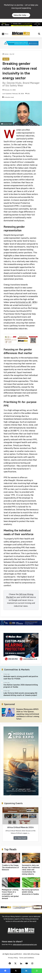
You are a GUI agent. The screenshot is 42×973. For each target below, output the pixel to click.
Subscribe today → (21, 15)
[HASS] (21, 647)
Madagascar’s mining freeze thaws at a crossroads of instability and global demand (10, 894)
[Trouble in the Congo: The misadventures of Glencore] (11, 858)
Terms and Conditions (26, 957)
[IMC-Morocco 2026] (21, 43)
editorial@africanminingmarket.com (25, 944)
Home (6, 54)
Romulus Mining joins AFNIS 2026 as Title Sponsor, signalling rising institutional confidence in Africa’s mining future (27, 714)
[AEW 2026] (21, 622)
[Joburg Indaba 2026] (21, 24)
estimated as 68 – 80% (26, 302)
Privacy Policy (13, 957)
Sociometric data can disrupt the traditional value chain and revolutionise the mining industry (31, 869)
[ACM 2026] (21, 339)
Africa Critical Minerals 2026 (20, 827)
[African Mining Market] (21, 33)
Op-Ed (12, 54)
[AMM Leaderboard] (21, 907)
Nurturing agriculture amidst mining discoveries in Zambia (30, 891)
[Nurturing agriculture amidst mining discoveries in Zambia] (31, 882)
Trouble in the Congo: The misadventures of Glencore (10, 867)
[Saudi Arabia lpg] (21, 761)
